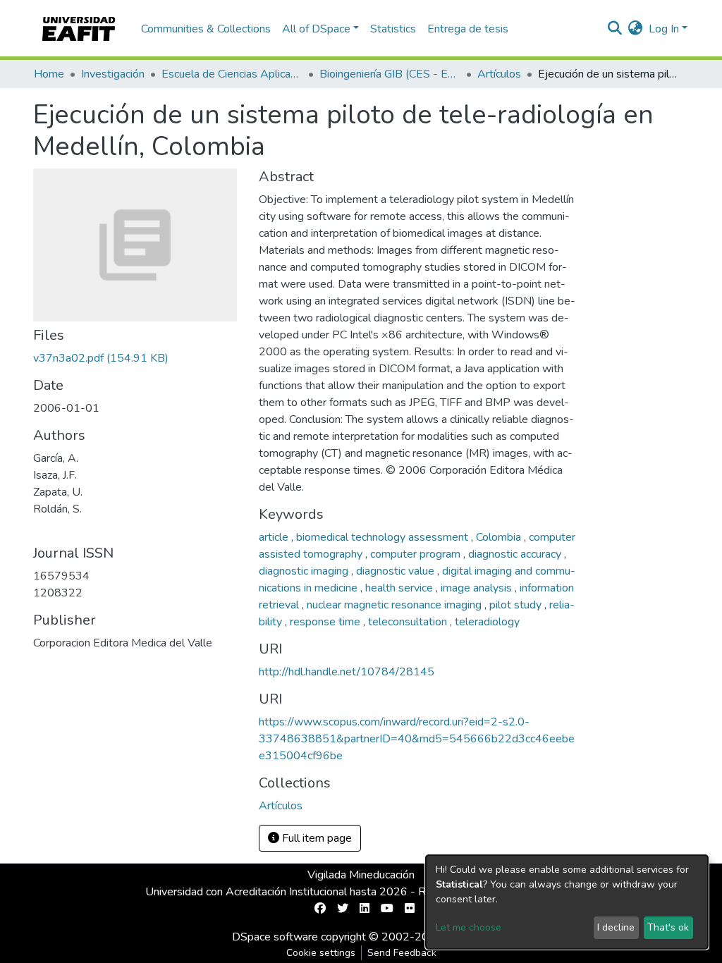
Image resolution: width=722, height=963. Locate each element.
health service (400, 588)
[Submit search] (615, 28)
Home (49, 74)
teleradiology (487, 622)
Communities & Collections (206, 29)
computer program (416, 554)
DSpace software (275, 937)
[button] (635, 28)
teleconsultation (409, 622)
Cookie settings (320, 952)
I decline (616, 927)
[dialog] (567, 902)
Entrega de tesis (467, 29)
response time (326, 622)
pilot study (516, 605)
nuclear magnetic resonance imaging (395, 605)
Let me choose (468, 927)
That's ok (668, 927)
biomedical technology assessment (383, 537)
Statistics (393, 29)
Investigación (113, 74)
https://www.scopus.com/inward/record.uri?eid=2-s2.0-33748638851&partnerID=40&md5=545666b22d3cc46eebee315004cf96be (417, 738)
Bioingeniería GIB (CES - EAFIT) (389, 74)
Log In (664, 29)
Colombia (500, 537)
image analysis (478, 588)
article (275, 537)
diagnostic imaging (305, 571)
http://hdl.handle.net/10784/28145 (346, 672)
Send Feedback (401, 952)
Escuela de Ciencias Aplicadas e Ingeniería (231, 74)
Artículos (499, 74)
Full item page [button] (315, 838)
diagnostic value (396, 571)
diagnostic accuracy (516, 554)
